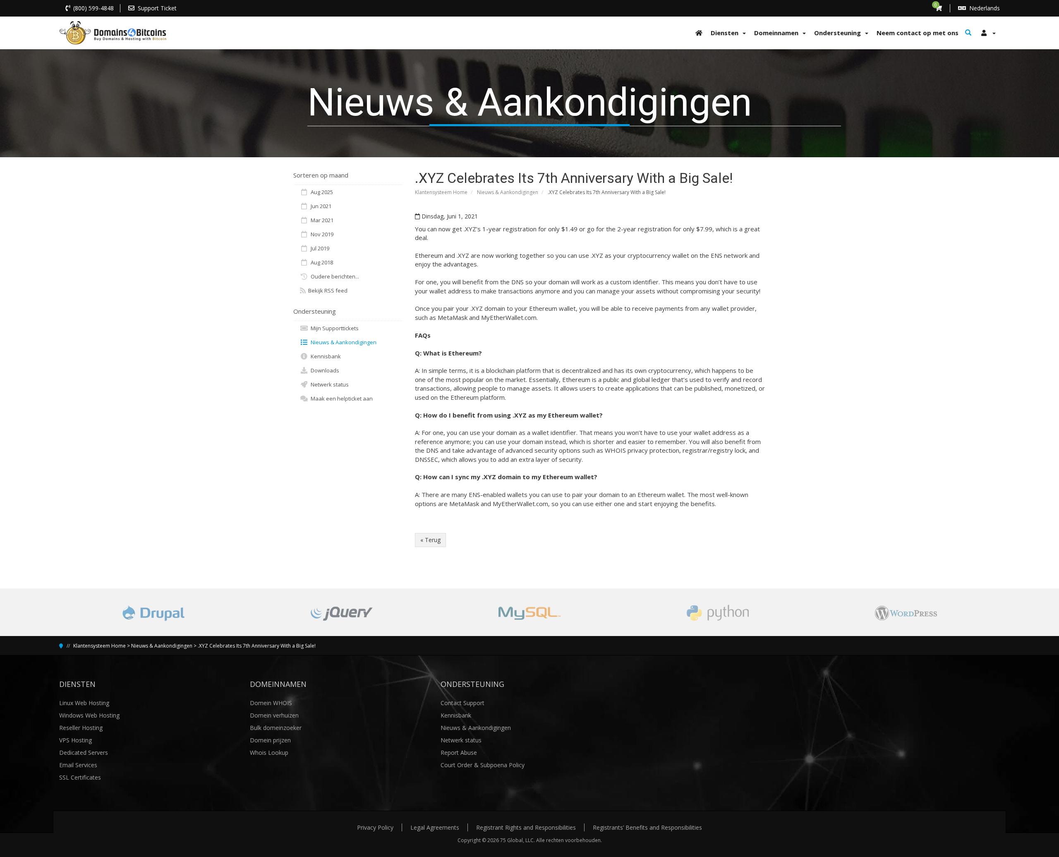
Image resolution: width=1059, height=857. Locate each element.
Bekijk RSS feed (326, 290)
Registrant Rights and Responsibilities (526, 827)
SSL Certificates (80, 777)
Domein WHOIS (271, 703)
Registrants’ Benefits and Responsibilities (647, 827)
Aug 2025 (320, 192)
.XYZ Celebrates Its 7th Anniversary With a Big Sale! (257, 645)
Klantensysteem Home (441, 192)
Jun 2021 (319, 206)
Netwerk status (328, 384)
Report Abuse (459, 752)
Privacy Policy (375, 827)
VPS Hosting (75, 740)
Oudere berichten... (333, 276)
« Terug (430, 540)
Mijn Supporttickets (333, 328)
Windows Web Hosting (89, 715)
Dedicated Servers (83, 752)
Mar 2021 (320, 220)
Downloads (323, 370)
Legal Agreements (434, 827)
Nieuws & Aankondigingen (507, 192)
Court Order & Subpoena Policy (483, 765)
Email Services (78, 765)
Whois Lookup (269, 752)
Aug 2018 (320, 262)
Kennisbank (324, 356)
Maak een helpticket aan (340, 398)
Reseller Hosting (81, 728)
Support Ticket (157, 8)
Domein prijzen (270, 740)
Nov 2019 (320, 234)
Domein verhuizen (274, 715)
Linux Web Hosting (84, 703)
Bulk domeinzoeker (276, 728)
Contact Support (462, 703)
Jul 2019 (318, 248)
